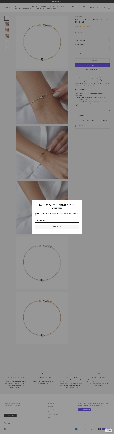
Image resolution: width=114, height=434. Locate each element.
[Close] (80, 202)
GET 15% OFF (57, 227)
